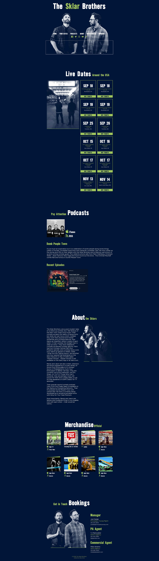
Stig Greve (82, 557)
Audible (85, 447)
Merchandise (91, 34)
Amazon (103, 449)
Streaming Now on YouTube (71, 446)
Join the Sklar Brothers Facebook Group (72, 36)
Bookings (102, 34)
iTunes (72, 231)
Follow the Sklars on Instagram (79, 36)
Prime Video (52, 449)
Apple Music (104, 447)
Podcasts (73, 34)
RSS (71, 236)
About (82, 34)
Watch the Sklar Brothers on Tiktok (86, 36)
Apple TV (51, 447)
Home (55, 34)
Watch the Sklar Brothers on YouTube (83, 36)
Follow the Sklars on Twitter (76, 36)
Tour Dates (63, 34)
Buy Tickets (88, 96)
